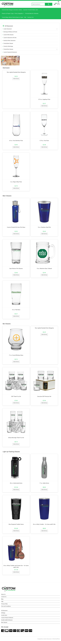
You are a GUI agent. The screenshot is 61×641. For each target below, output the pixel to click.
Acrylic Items (4, 615)
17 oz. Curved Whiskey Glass (16, 355)
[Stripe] (26, 631)
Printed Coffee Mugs (8, 46)
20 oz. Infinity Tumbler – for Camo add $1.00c (44, 524)
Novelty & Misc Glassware (9, 40)
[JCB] (30, 631)
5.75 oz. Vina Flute (44, 140)
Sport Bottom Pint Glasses (16, 268)
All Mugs (3, 612)
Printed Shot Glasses (8, 49)
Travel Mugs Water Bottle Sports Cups (12, 17)
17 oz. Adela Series (44, 483)
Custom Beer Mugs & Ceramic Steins (12, 9)
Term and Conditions (6, 606)
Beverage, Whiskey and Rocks (10, 31)
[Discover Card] (22, 631)
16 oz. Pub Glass (16, 309)
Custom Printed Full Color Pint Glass (16, 227)
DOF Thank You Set (16, 396)
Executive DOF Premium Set (44, 396)
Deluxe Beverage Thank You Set (16, 437)
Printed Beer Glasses (8, 43)
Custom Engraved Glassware (10, 52)
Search (48, 4)
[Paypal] (14, 631)
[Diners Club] (18, 631)
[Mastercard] (6, 631)
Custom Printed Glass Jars (30, 9)
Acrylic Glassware (7, 28)
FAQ (25, 17)
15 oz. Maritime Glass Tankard (44, 268)
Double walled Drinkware (6, 620)
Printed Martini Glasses (31, 13)
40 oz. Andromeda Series (16, 483)
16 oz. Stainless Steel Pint (44, 227)
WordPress (57, 638)
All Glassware (4, 610)
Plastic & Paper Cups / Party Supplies (12, 13)
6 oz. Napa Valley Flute (16, 182)
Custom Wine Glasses (8, 34)
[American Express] (3, 631)
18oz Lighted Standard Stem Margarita (16, 72)
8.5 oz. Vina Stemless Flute (16, 140)
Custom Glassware (47, 638)
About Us (3, 594)
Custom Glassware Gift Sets (9, 37)
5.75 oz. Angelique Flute (44, 99)
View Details (16, 78)
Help (2, 601)
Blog (2, 599)
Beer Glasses (4, 622)
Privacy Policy (4, 603)
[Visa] (10, 631)
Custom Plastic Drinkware (7, 617)
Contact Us (30, 17)
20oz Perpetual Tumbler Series (16, 524)
